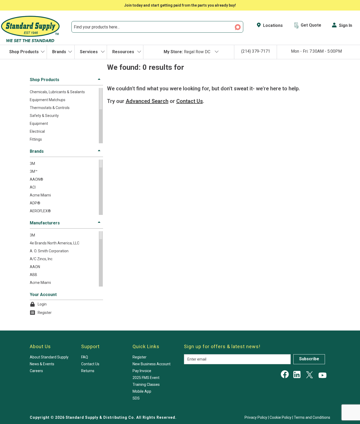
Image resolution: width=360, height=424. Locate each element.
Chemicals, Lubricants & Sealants (57, 92)
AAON (35, 267)
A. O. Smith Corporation (49, 251)
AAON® (36, 179)
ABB (33, 275)
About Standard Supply (49, 357)
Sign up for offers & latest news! (222, 346)
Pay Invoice (142, 371)
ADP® (35, 203)
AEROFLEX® (40, 211)
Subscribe (309, 358)
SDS (136, 398)
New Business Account (152, 364)
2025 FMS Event (146, 378)
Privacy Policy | (257, 417)
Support (90, 346)
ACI (33, 187)
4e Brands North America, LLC (54, 243)
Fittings (36, 139)
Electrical (37, 131)
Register (45, 312)
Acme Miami (40, 195)
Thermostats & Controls (50, 108)
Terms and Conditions (312, 417)
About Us (40, 346)
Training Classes (146, 384)
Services (89, 51)
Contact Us (90, 364)
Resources (123, 51)
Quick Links (146, 346)
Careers (36, 371)
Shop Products (24, 51)
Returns (87, 371)
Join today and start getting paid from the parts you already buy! (180, 5)
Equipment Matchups (47, 100)
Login (42, 304)
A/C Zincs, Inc (41, 259)
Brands (59, 51)
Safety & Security (44, 116)
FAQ (84, 357)
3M (32, 163)
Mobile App (142, 391)
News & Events (42, 364)
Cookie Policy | (282, 417)
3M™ (33, 171)
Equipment (39, 123)
